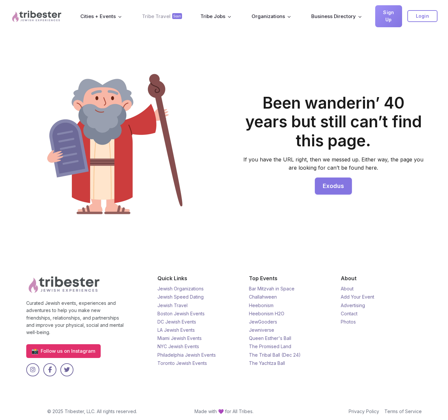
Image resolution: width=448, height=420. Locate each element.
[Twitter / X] (66, 369)
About (347, 288)
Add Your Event (357, 297)
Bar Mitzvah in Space (272, 288)
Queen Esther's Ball (270, 338)
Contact (349, 313)
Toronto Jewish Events (182, 363)
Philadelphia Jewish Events (186, 355)
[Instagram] (32, 369)
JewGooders (263, 322)
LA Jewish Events (176, 330)
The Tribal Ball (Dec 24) (275, 355)
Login (422, 16)
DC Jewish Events (176, 322)
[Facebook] (49, 369)
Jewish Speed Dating (180, 297)
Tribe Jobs (212, 16)
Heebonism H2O (266, 313)
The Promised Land (270, 346)
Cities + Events (98, 16)
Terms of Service (403, 411)
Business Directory (333, 16)
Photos (348, 322)
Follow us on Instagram (63, 350)
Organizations (268, 16)
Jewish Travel (172, 305)
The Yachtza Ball (267, 363)
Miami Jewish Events (179, 338)
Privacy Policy (364, 411)
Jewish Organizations (180, 288)
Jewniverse (261, 330)
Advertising (353, 305)
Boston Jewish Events (181, 313)
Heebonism (261, 305)
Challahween (263, 297)
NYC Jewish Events (178, 346)
